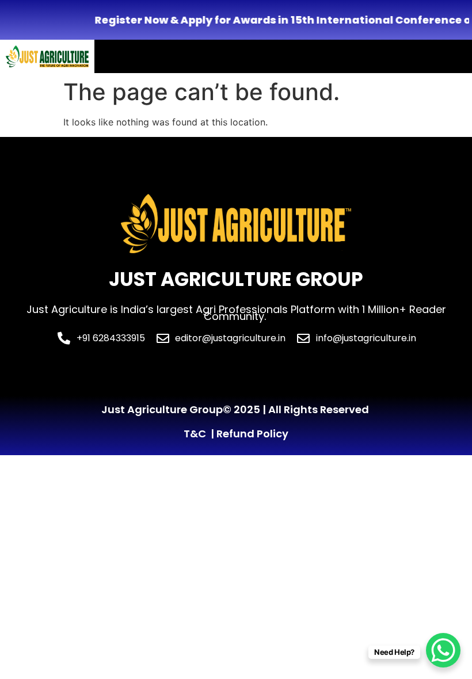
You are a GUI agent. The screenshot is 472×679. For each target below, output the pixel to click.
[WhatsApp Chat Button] (443, 650)
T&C (195, 433)
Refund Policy (252, 433)
